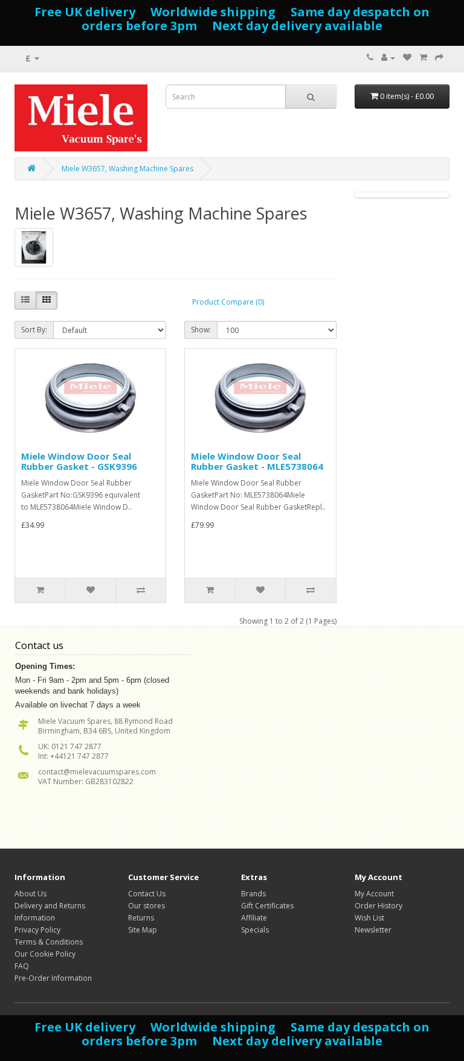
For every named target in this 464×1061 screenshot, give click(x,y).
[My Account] (388, 57)
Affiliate (254, 918)
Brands (253, 893)
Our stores (146, 906)
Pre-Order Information (53, 978)
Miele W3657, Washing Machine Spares (127, 168)
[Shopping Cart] (423, 57)
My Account (374, 893)
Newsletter (373, 930)
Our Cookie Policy (45, 954)
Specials (255, 930)
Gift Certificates (267, 906)
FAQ (21, 966)
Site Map (142, 930)
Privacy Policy (37, 930)
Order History (378, 906)
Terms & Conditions (48, 942)
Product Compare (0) (228, 302)
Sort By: (34, 330)
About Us (30, 893)
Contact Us (147, 893)
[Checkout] (439, 57)
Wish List (369, 918)
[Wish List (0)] (407, 57)
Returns (141, 918)
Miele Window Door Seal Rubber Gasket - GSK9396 (79, 461)
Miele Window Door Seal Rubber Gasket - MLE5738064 (257, 461)
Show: (201, 330)
